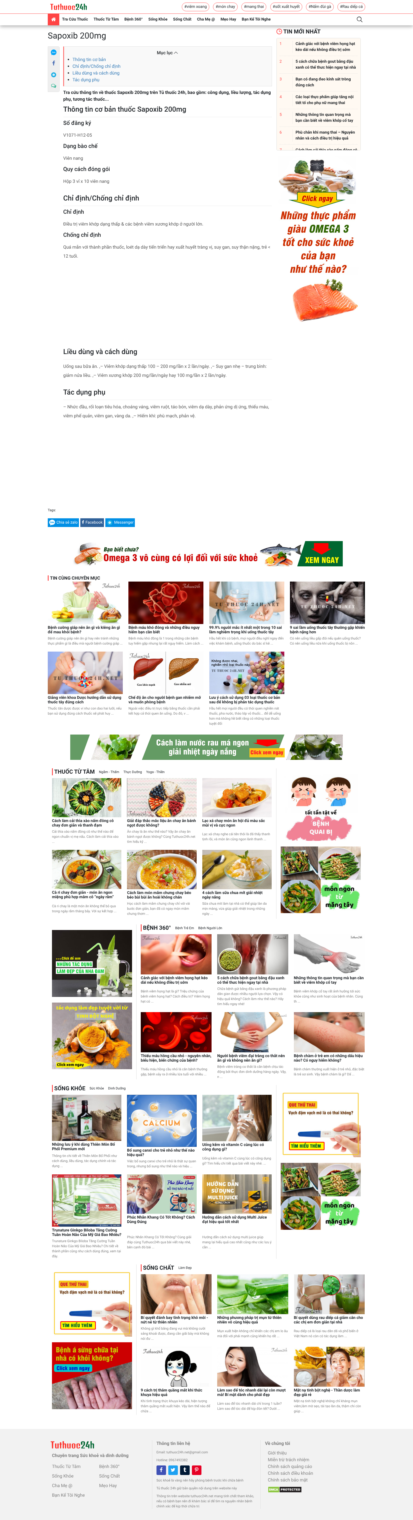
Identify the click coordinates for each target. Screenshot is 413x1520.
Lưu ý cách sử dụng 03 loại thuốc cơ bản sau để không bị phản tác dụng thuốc (244, 699)
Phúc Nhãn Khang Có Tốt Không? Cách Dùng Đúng (161, 1219)
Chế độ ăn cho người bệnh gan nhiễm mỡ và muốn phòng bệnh (164, 699)
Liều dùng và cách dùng (96, 73)
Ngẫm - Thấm (109, 772)
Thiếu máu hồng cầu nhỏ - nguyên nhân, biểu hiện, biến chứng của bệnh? (176, 1058)
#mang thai (254, 6)
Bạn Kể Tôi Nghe (256, 19)
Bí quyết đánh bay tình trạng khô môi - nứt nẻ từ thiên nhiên (174, 1320)
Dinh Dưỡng (117, 1088)
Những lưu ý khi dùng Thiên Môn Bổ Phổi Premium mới (83, 1146)
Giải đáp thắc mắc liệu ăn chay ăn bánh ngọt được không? (161, 823)
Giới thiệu (277, 1453)
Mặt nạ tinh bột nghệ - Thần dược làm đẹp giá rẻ (327, 1392)
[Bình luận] (53, 86)
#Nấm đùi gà (319, 6)
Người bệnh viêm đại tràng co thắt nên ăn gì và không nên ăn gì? (251, 1058)
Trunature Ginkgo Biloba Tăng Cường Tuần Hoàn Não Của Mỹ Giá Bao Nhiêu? (86, 1232)
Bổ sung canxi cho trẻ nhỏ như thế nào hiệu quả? (161, 1152)
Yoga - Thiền (155, 772)
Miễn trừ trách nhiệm (288, 1459)
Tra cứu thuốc (75, 19)
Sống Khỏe (157, 19)
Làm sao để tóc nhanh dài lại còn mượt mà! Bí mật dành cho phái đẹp (251, 1392)
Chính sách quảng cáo (290, 1466)
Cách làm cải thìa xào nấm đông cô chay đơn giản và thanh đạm (83, 823)
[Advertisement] (167, 305)
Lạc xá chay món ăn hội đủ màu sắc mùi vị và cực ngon (233, 823)
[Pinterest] (196, 1470)
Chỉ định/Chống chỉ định (96, 66)
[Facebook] (53, 63)
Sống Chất (182, 19)
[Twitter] (173, 1470)
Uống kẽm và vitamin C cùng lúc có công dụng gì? (233, 1147)
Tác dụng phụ (85, 79)
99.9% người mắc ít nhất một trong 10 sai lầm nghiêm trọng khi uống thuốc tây (245, 629)
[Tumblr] (185, 1470)
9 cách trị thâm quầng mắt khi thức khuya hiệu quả (171, 1392)
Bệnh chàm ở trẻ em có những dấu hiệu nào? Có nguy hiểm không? (328, 1058)
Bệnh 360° (133, 19)
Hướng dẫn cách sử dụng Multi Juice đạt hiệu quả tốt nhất (234, 1219)
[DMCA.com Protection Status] (283, 1488)
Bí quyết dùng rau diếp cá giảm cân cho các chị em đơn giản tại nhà (328, 1320)
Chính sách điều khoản (290, 1473)
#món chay (225, 6)
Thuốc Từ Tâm (106, 19)
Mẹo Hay (228, 19)
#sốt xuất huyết (286, 6)
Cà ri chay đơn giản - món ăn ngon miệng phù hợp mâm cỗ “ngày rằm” (83, 894)
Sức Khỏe (97, 1088)
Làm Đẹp (185, 1268)
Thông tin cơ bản (89, 59)
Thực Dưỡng (132, 772)
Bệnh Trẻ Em (184, 928)
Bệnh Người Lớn (210, 928)
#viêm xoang (195, 6)
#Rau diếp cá (351, 6)
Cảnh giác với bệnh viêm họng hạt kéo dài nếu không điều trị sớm (174, 980)
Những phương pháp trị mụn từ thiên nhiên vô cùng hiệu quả (249, 1320)
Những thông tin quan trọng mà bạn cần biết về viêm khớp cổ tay (329, 980)
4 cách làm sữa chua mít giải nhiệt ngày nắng (232, 895)
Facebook (94, 522)
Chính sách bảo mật (288, 1480)
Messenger (123, 522)
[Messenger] (53, 74)
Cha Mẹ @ (206, 19)
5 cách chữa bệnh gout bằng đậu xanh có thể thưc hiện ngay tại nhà (250, 980)
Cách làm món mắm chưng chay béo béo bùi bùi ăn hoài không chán (159, 895)
